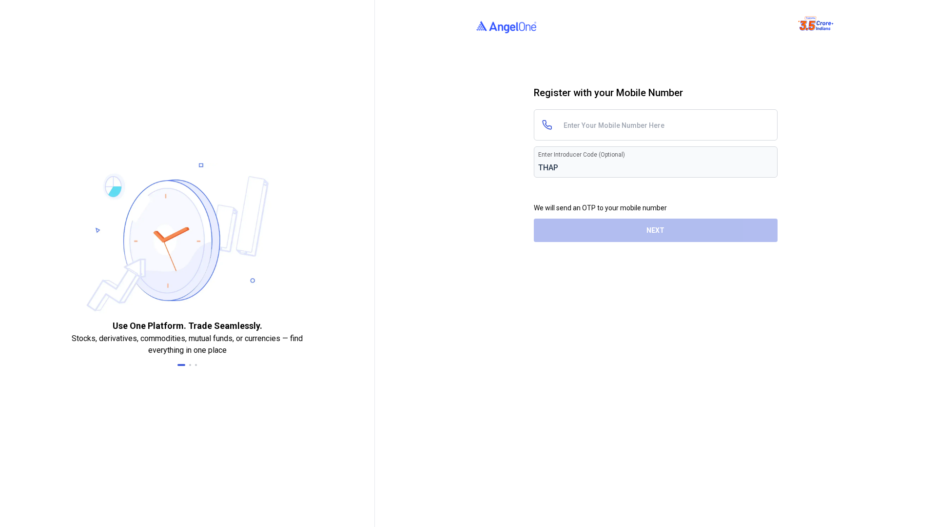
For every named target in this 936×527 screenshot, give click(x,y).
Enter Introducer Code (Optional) (581, 154)
